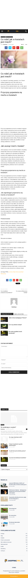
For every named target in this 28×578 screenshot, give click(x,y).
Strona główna (4, 34)
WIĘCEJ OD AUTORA (19, 314)
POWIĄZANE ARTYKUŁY (7, 314)
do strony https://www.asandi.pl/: (16, 271)
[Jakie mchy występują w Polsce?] (4, 319)
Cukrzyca (3, 550)
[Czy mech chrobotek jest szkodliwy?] (4, 459)
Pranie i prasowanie (5, 540)
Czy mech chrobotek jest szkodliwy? (17, 457)
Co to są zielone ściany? (15, 324)
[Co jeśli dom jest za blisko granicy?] (4, 452)
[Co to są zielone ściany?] (4, 326)
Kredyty (2, 424)
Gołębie (2, 538)
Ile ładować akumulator (14, 522)
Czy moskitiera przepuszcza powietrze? (6, 291)
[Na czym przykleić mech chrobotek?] (4, 333)
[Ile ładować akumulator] (4, 524)
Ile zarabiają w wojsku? (8, 427)
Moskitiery (3, 548)
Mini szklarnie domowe (6, 542)
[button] (26, 31)
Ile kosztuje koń (12, 508)
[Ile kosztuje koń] (4, 510)
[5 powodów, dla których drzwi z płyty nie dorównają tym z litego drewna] (4, 499)
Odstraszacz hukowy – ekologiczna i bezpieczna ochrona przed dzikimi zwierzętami (17, 491)
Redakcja (5, 44)
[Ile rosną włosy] (4, 517)
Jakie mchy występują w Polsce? (18, 318)
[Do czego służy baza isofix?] (4, 438)
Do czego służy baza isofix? (15, 437)
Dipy (2, 535)
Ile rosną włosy (12, 515)
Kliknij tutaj (3, 273)
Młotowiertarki (4, 544)
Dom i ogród (3, 36)
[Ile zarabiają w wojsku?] (14, 418)
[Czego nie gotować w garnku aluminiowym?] (4, 445)
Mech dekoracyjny (9, 36)
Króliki (2, 546)
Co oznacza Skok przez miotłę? (21, 291)
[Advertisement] (14, 15)
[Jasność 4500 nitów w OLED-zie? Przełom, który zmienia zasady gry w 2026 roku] (4, 484)
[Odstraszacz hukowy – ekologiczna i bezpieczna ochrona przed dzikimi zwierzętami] (4, 491)
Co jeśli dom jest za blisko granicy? (17, 450)
